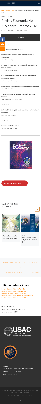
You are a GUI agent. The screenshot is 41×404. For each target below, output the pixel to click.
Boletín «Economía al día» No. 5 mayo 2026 (13, 298)
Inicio (2, 10)
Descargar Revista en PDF (14, 183)
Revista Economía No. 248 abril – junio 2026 (13, 293)
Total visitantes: (7, 312)
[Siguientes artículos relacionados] (37, 209)
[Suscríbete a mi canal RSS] (20, 400)
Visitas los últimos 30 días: (11, 309)
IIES (5, 30)
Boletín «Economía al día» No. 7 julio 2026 (13, 289)
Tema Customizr (29, 395)
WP (15, 395)
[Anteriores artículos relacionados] (33, 209)
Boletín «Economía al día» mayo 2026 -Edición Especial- (17, 295)
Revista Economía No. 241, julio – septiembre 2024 (29, 239)
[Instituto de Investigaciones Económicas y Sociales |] (10, 3)
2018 (13, 10)
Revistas (8, 10)
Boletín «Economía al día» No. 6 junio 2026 (13, 291)
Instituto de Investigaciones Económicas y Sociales (22, 390)
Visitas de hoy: (7, 306)
